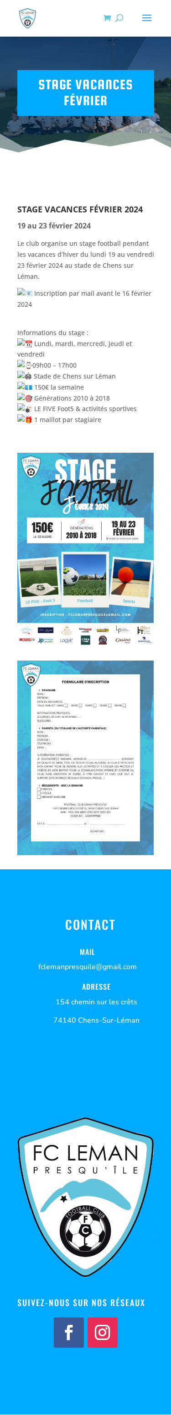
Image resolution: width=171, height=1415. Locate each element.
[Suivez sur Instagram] (103, 1332)
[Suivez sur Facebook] (69, 1332)
